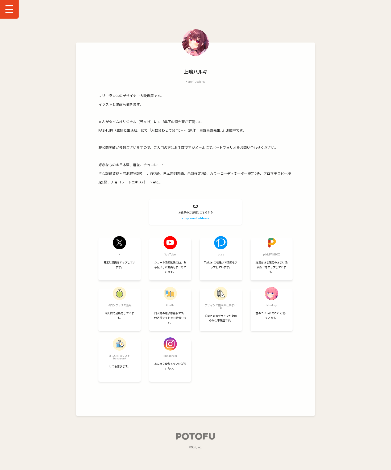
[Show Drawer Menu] (9, 9)
